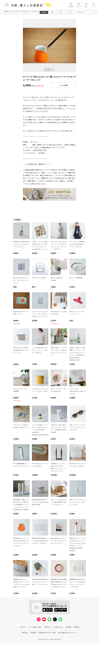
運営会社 (25, 632)
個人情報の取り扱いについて (67, 632)
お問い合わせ (58, 627)
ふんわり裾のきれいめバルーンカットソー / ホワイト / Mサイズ (40, 350)
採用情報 (33, 632)
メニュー (94, 6)
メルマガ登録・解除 (34, 627)
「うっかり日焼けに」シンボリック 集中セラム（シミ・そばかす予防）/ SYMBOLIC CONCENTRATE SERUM (40, 430)
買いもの (71, 6)
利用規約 (76, 627)
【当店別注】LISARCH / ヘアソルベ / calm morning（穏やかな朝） (40, 502)
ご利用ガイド (47, 627)
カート (86, 6)
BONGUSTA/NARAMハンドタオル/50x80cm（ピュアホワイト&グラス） (40, 540)
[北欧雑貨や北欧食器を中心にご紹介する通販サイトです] (27, 5)
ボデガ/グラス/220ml (39, 278)
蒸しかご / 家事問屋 (75, 278)
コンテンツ (78, 6)
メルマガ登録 (63, 85)
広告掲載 (68, 627)
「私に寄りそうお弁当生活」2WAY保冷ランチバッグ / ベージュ (21, 350)
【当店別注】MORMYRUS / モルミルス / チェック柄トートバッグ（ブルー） (40, 581)
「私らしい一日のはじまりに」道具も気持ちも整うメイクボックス (58, 502)
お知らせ (23, 627)
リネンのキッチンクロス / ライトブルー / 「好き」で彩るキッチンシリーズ (40, 314)
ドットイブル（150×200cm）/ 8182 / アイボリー (77, 391)
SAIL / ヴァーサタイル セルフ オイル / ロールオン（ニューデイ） (77, 502)
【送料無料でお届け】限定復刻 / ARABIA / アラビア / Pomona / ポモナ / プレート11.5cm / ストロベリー (59, 584)
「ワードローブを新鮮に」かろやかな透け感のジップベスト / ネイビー (77, 244)
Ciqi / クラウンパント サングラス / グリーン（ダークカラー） (77, 427)
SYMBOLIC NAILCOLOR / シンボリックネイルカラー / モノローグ (21, 244)
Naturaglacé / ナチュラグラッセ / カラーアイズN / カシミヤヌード (58, 540)
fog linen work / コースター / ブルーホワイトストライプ (21, 280)
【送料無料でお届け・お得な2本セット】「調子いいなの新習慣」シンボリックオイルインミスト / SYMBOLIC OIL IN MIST (21, 504)
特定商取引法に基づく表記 (47, 632)
